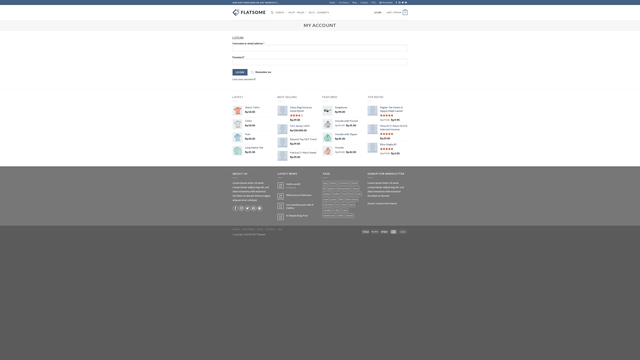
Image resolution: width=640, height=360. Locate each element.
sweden (327, 210)
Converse (343, 183)
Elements (323, 12)
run (337, 204)
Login (240, 72)
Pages (300, 12)
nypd (326, 199)
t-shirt (337, 210)
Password (238, 57)
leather (337, 193)
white (340, 215)
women (349, 215)
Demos (280, 12)
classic (333, 183)
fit (324, 188)
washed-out (329, 215)
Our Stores (344, 2)
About (332, 2)
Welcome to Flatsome (298, 194)
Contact (364, 2)
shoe (344, 204)
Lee (344, 193)
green (331, 188)
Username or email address (248, 43)
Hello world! (293, 184)
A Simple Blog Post (297, 215)
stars (352, 204)
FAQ (374, 2)
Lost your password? (244, 79)
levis (352, 193)
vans (345, 210)
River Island (352, 199)
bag (325, 183)
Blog (354, 2)
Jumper (327, 193)
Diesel (354, 183)
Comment (291, 187)
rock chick (328, 204)
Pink (341, 199)
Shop (291, 12)
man (359, 193)
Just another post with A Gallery (300, 206)
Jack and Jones (344, 188)
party (333, 199)
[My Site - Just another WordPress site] (249, 12)
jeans (356, 188)
